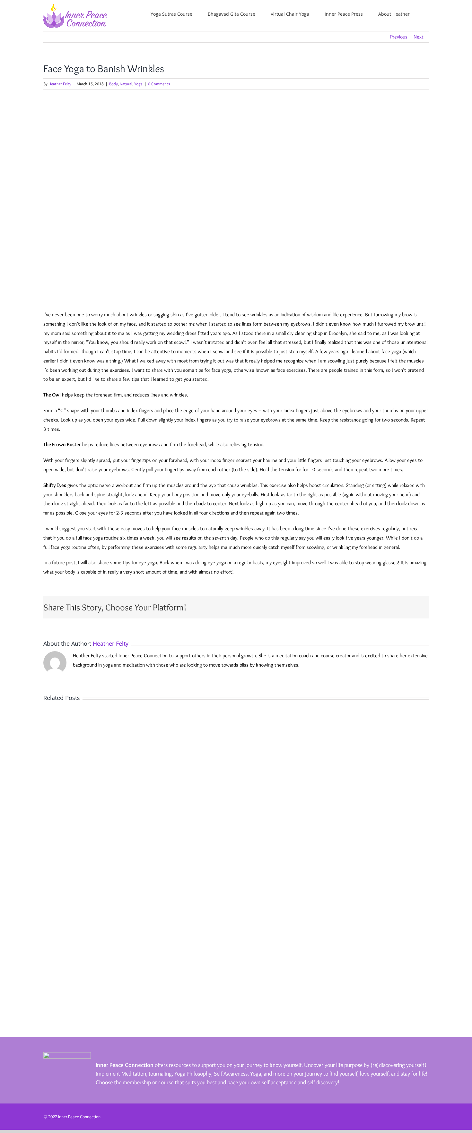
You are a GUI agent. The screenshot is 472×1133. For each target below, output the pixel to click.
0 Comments (159, 83)
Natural (126, 83)
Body (113, 83)
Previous (398, 37)
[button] (427, 13)
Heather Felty (59, 83)
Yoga (138, 83)
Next (419, 37)
